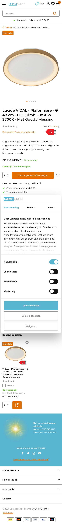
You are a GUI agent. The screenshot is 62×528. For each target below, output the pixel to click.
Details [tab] (31, 207)
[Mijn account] (48, 4)
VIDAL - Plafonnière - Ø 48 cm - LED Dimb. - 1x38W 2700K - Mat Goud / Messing (15, 373)
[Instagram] (34, 453)
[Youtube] (39, 453)
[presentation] (3, 67)
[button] (27, 101)
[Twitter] (28, 453)
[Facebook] (22, 453)
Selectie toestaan (31, 315)
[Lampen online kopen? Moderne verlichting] (17, 4)
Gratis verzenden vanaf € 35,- (21, 188)
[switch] (53, 271)
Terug (8, 27)
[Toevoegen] (17, 405)
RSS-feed (8, 512)
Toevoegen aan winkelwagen (33, 175)
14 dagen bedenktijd (17, 192)
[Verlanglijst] (53, 4)
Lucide (54, 126)
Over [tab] (51, 207)
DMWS (38, 508)
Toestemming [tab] (11, 207)
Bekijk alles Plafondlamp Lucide (18, 132)
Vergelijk (10, 385)
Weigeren (31, 326)
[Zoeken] (55, 13)
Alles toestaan (31, 305)
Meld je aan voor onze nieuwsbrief (31, 459)
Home (16, 27)
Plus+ (47, 508)
